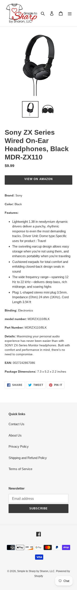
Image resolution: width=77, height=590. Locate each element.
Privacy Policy (19, 446)
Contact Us (16, 424)
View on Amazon (38, 179)
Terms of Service (20, 469)
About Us (15, 435)
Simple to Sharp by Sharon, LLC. (36, 571)
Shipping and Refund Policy (28, 458)
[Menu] (69, 13)
